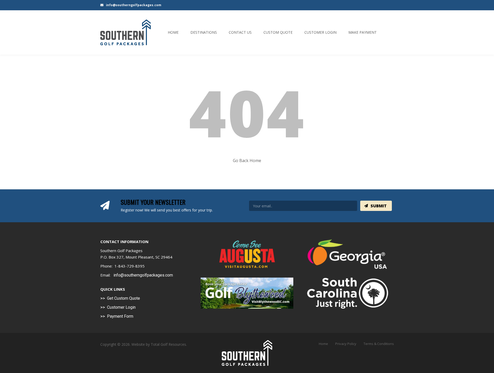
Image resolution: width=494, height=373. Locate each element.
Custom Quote (278, 32)
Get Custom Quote (123, 298)
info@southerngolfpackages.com (133, 5)
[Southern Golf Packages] (125, 32)
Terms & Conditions (379, 343)
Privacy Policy (345, 343)
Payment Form (120, 316)
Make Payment (362, 32)
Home (173, 32)
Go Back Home (247, 160)
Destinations (203, 32)
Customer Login (320, 32)
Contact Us (240, 32)
